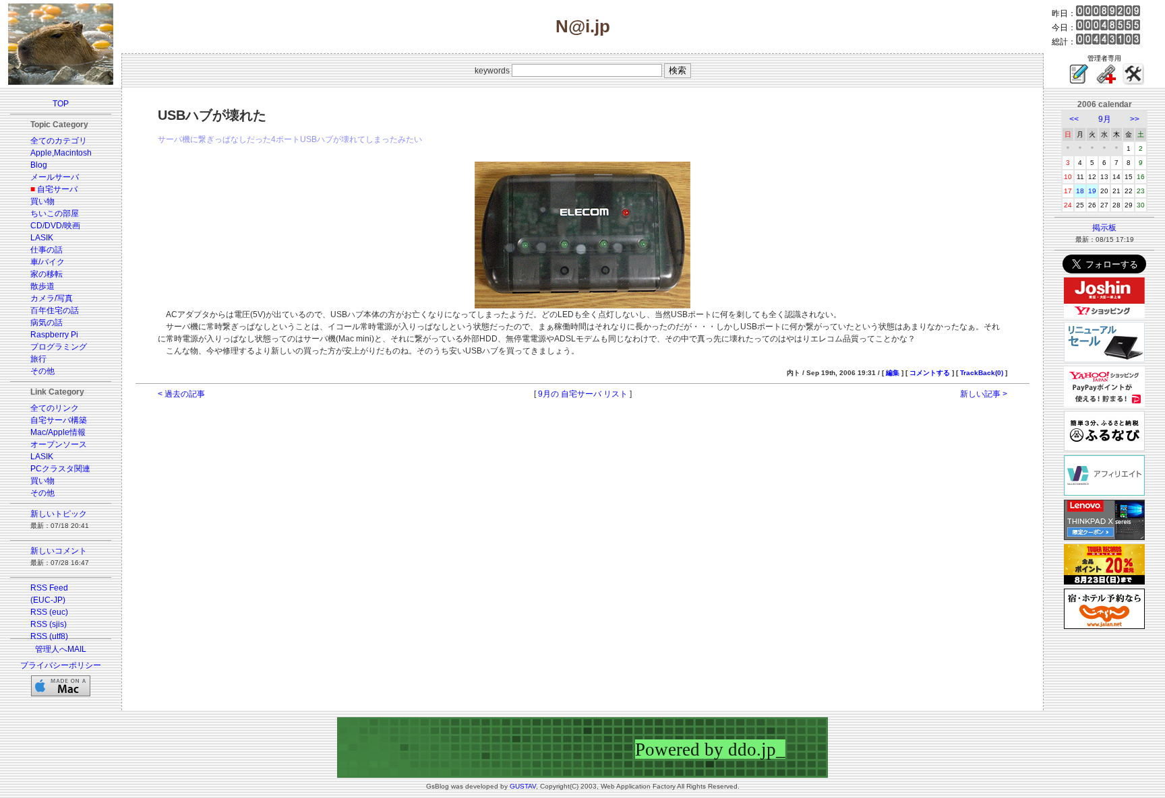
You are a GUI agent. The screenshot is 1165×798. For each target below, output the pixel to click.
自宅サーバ (57, 189)
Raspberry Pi (54, 334)
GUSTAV (523, 786)
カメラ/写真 (51, 298)
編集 (892, 372)
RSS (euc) (49, 612)
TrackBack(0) (981, 372)
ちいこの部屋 (54, 213)
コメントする (929, 372)
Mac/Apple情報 (58, 432)
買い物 (42, 201)
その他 (42, 371)
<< (1074, 119)
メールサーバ (54, 177)
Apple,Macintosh (61, 153)
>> (1134, 119)
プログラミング (58, 347)
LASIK (41, 237)
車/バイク (47, 262)
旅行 (38, 359)
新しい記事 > (983, 394)
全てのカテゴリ (58, 140)
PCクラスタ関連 (60, 468)
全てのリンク (54, 408)
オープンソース (58, 444)
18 (1080, 191)
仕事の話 (46, 250)
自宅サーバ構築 (58, 420)
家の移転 (46, 274)
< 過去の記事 (181, 394)
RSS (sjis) (48, 624)
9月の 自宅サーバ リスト (583, 394)
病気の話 (46, 322)
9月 (1104, 119)
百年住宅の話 (54, 310)
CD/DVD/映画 (55, 225)
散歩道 (42, 286)
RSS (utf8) (49, 636)
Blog (38, 165)
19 (1092, 191)
